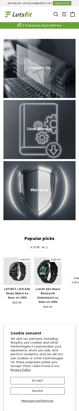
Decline (37, 391)
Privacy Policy (21, 370)
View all (39, 247)
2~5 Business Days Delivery (42, 25)
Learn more (62, 3)
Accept (37, 380)
